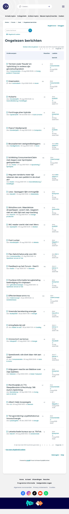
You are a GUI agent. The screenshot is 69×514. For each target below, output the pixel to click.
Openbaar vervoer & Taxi (14, 258)
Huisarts (12, 97)
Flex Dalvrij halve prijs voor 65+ (22, 254)
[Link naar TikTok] (34, 493)
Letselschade (34, 434)
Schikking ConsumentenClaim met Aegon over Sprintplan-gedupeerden (21, 160)
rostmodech (16, 83)
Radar (14, 165)
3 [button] (44, 48)
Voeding (38, 327)
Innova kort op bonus (18, 339)
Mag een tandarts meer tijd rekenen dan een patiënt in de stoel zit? (23, 177)
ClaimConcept (54, 159)
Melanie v (13, 374)
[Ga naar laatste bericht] (50, 67)
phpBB (28, 460)
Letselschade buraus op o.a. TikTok (24, 432)
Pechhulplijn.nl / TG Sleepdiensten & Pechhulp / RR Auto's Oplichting (20, 387)
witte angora (55, 144)
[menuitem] (55, 455)
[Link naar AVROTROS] (29, 503)
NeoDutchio (55, 209)
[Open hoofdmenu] (63, 6)
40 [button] (53, 48)
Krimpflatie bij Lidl (16, 325)
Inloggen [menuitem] (61, 26)
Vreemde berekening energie (22, 311)
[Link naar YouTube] (40, 493)
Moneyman (55, 114)
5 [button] (49, 48)
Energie (34, 314)
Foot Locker (14, 240)
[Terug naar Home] (6, 6)
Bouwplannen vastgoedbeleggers (24, 144)
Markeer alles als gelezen (30, 47)
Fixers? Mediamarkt (17, 128)
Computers (37, 130)
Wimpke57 (13, 341)
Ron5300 (55, 98)
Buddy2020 (13, 314)
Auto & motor (37, 115)
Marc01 (12, 434)
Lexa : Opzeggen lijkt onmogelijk (23, 192)
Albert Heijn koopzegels (19, 402)
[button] (49, 6)
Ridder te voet (16, 327)
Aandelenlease (11, 300)
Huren (37, 83)
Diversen (31, 268)
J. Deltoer (54, 267)
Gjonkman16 (14, 115)
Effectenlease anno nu (19, 296)
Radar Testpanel (36, 374)
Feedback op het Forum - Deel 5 (23, 266)
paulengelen (14, 421)
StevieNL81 (55, 341)
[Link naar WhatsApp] (46, 493)
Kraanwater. (14, 81)
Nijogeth (54, 242)
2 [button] (42, 48)
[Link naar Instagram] (29, 493)
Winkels (36, 242)
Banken (35, 227)
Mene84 (12, 194)
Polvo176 (54, 313)
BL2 (56, 254)
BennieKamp (14, 392)
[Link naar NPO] (39, 503)
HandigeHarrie (14, 146)
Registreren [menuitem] (52, 26)
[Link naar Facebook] (23, 493)
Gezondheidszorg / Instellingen (16, 101)
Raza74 (12, 215)
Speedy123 (13, 227)
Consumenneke (15, 71)
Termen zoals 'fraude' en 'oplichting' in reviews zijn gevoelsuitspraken (19, 66)
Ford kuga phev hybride (19, 112)
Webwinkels (35, 194)
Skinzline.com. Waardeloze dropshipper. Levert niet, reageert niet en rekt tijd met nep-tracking (22, 210)
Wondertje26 (14, 99)
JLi (11, 404)
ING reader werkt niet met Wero (23, 224)
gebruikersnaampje (16, 285)
